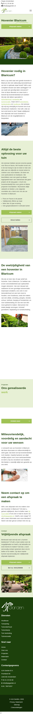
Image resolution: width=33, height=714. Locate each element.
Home (3, 647)
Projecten (4, 653)
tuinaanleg (16, 99)
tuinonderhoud (6, 99)
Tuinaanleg (5, 624)
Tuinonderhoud (6, 627)
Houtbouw (4, 621)
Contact (4, 660)
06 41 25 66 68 (8, 3)
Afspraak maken (15, 26)
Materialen (5, 656)
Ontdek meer (15, 421)
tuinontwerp (24, 102)
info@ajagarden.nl (9, 6)
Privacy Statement (16, 702)
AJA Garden (15, 699)
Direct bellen (15, 220)
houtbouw (16, 104)
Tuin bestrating (6, 633)
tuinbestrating (6, 104)
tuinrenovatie (5, 102)
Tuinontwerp (5, 630)
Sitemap (17, 705)
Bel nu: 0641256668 (15, 568)
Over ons (4, 650)
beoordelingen (16, 707)
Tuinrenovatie (6, 636)
